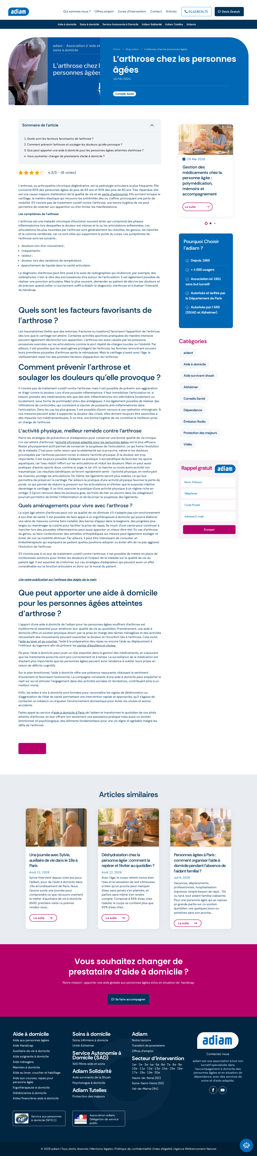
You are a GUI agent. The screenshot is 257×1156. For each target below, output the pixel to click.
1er (134, 1064)
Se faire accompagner (130, 999)
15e (172, 1068)
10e (134, 1068)
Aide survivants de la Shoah (91, 1077)
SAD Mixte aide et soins (88, 1064)
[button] (206, 223)
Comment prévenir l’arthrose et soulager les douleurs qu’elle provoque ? (73, 144)
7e (168, 1064)
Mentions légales (101, 1149)
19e (149, 1072)
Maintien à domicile (26, 1067)
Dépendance (193, 410)
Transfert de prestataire (148, 1045)
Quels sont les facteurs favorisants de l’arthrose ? (59, 139)
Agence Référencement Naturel (195, 1149)
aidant (188, 353)
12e (149, 1068)
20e (157, 1072)
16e (179, 1068)
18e (142, 1072)
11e (142, 1068)
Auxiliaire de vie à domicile (31, 1051)
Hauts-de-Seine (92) (146, 1078)
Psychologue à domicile (88, 1083)
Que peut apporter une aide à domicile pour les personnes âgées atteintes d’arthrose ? (84, 150)
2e (140, 1064)
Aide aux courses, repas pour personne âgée (33, 1080)
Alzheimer (191, 387)
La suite (190, 207)
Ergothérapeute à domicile (31, 1087)
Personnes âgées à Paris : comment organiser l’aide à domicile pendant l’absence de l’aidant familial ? (200, 863)
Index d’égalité (163, 1149)
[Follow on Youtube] (223, 1090)
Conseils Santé (124, 94)
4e (152, 1064)
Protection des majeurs (200, 433)
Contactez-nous (217, 1054)
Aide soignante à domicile (31, 1056)
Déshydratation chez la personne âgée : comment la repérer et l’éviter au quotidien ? (128, 860)
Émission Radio (195, 421)
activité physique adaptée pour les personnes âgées (92, 442)
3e (146, 1064)
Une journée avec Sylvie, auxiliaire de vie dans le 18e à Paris (53, 860)
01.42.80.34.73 (198, 12)
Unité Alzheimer (83, 1045)
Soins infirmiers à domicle (90, 1040)
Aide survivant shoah (199, 375)
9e (180, 1064)
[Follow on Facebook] (213, 1090)
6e (163, 1064)
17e (134, 1072)
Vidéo (188, 444)
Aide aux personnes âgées (31, 1040)
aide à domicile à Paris (69, 713)
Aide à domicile (195, 364)
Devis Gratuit (231, 12)
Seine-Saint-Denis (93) (148, 1083)
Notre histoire (141, 1040)
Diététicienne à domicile (29, 1093)
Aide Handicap (23, 1045)
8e (174, 1064)
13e (157, 1068)
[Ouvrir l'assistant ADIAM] (246, 1145)
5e (157, 1064)
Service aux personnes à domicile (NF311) (46, 1118)
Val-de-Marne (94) (145, 1089)
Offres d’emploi (142, 1051)
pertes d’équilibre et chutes (96, 645)
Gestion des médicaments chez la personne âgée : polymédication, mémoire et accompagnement (202, 180)
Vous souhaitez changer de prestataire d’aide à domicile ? (64, 156)
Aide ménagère (23, 1062)
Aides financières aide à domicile (36, 1098)
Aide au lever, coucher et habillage (36, 1073)
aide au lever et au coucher (38, 641)
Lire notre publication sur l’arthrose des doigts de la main (57, 579)
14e (164, 1068)
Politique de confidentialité (133, 1149)
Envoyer (209, 530)
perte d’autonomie (115, 194)
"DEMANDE (34, 749)
